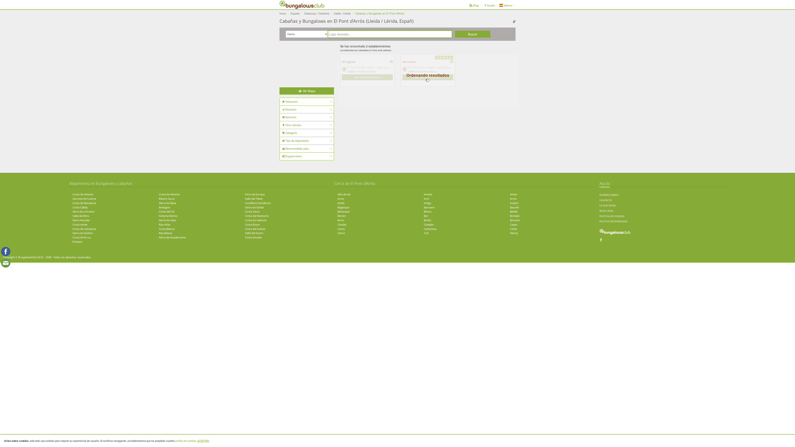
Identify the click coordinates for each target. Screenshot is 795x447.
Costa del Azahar (255, 229)
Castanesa (430, 229)
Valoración (291, 101)
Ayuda (491, 5)
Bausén (514, 207)
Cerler (513, 229)
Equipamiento (293, 156)
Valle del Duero (254, 233)
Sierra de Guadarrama (172, 237)
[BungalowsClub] (289, 4)
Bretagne (164, 207)
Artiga (427, 203)
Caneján (429, 224)
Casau (513, 224)
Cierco (341, 233)
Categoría (291, 133)
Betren (341, 216)
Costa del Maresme (257, 216)
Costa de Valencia (255, 220)
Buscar (472, 34)
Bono (340, 220)
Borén (427, 220)
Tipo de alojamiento (297, 141)
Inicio (282, 13)
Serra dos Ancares (83, 211)
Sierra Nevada (81, 220)
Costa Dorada (253, 237)
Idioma (507, 5)
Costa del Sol (167, 211)
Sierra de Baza (167, 203)
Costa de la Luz (81, 237)
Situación (290, 109)
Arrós (513, 199)
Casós (341, 229)
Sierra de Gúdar (254, 207)
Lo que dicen (607, 205)
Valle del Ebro (80, 216)
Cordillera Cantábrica (258, 203)
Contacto (605, 200)
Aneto (513, 194)
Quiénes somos (609, 194)
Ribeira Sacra (167, 199)
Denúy (514, 233)
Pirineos (77, 242)
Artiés (340, 203)
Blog (476, 5)
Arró (426, 199)
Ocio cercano (293, 125)
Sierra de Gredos (82, 233)
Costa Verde (79, 224)
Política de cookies (611, 216)
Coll (426, 233)
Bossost (515, 220)
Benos (427, 211)
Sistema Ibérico (168, 216)
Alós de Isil (343, 194)
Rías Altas (164, 224)
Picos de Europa (255, 194)
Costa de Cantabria (84, 229)
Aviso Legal (606, 210)
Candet (341, 224)
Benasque (343, 211)
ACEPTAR (203, 440)
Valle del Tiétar (254, 199)
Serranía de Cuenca (84, 199)
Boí (426, 216)
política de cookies (185, 440)
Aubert (514, 203)
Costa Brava (252, 224)
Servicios (290, 117)
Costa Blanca (167, 229)
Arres (340, 199)
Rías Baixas (165, 233)
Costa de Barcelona (84, 203)
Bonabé (514, 216)
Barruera (429, 207)
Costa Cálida (80, 207)
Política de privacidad (613, 221)
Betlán (514, 211)
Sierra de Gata (167, 220)
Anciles (428, 194)
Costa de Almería (82, 194)
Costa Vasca (252, 211)
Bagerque (343, 207)
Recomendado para (296, 148)
